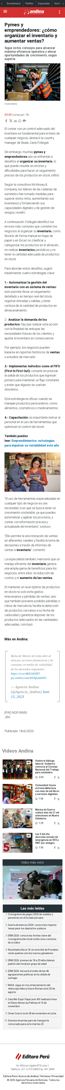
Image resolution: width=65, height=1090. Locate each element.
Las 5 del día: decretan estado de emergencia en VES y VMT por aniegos (47, 838)
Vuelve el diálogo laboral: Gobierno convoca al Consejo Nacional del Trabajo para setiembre (47, 766)
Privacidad (57, 1076)
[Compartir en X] (58, 777)
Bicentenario (14, 3)
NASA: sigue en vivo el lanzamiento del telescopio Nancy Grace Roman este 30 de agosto (31, 989)
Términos (45, 1076)
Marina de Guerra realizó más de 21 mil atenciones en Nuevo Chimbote (47, 814)
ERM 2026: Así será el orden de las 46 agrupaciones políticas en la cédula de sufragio (29, 974)
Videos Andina (17, 751)
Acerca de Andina (28, 1076)
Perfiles (29, 3)
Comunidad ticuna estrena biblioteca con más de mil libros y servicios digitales (47, 789)
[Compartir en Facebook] (55, 777)
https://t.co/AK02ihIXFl (25, 673)
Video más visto (32, 862)
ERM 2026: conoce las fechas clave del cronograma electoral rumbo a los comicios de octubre (32, 939)
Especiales (44, 3)
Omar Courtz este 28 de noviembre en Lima (32, 1013)
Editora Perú (10, 1076)
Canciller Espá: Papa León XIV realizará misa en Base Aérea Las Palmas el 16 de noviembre (32, 1003)
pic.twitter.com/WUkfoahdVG (28, 678)
